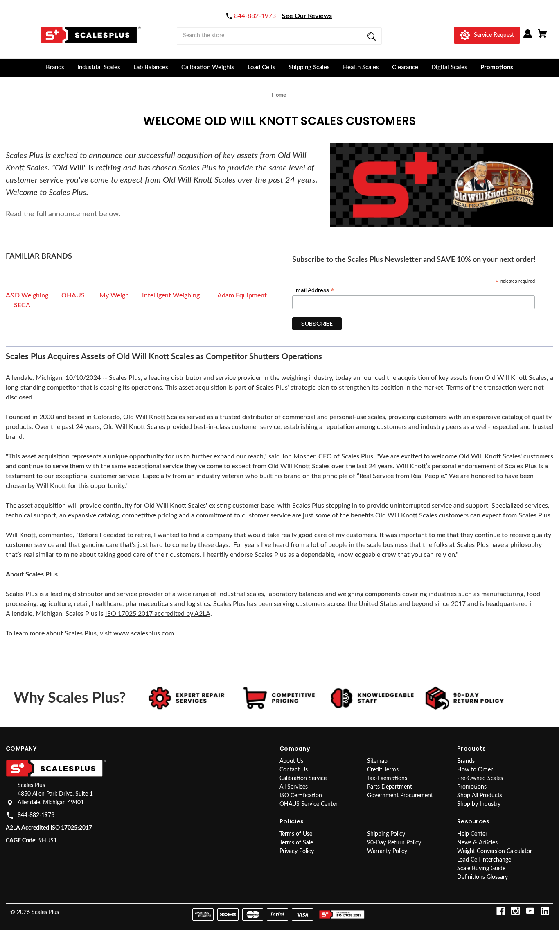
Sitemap (377, 761)
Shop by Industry (478, 804)
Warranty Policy (387, 851)
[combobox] (279, 36)
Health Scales (361, 67)
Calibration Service (303, 778)
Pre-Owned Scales (480, 778)
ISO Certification (301, 795)
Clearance (405, 67)
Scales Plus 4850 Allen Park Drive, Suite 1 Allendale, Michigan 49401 (55, 794)
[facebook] (500, 911)
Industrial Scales (98, 67)
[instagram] (515, 911)
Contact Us (294, 770)
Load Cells (261, 67)
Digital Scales (449, 67)
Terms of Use (296, 834)
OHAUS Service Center (309, 804)
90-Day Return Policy (394, 843)
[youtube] (530, 911)
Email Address (313, 290)
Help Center (472, 834)
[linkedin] (545, 911)
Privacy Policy (297, 851)
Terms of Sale (296, 843)
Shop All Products (479, 795)
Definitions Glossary (482, 877)
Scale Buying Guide (481, 868)
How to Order (475, 770)
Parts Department (389, 787)
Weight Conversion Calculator (494, 851)
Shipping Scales (309, 67)
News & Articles (477, 843)
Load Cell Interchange (484, 860)
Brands (55, 67)
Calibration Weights (207, 67)
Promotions (496, 67)
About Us (291, 761)
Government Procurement (400, 795)
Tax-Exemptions (387, 778)
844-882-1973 (36, 815)
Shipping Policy (386, 834)
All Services (294, 787)
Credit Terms (383, 770)
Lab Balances (150, 67)
